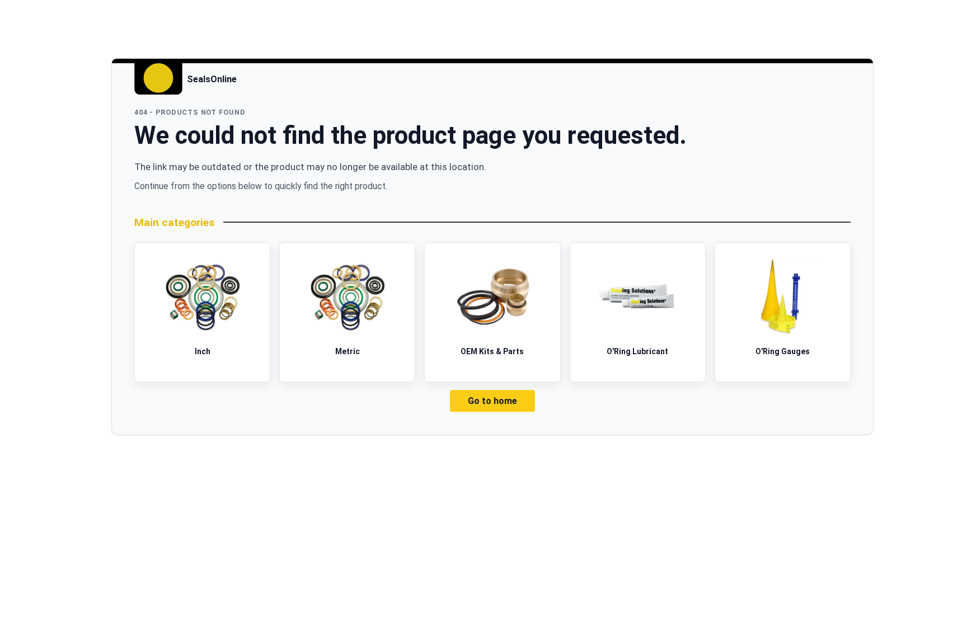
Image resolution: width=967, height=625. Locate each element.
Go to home (492, 401)
